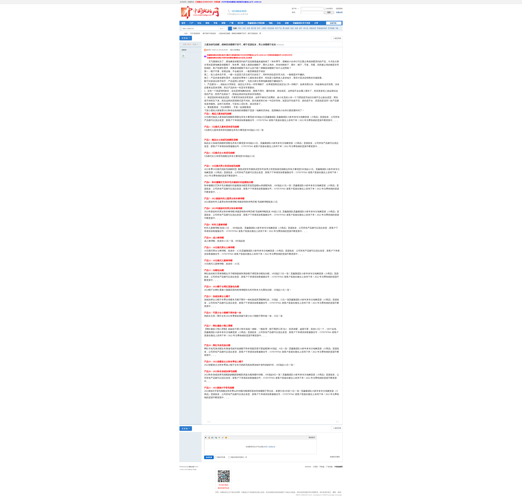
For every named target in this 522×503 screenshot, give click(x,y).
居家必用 (312, 28)
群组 (207, 23)
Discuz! (192, 467)
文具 (244, 28)
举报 (337, 422)
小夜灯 (264, 28)
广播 (231, 23)
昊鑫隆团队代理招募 (256, 23)
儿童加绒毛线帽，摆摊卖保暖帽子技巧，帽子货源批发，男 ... (241, 33)
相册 (287, 23)
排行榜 (240, 23)
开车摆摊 (331, 28)
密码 (293, 12)
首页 (183, 23)
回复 (208, 422)
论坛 (199, 23)
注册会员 (339, 12)
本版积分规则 (335, 457)
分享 (316, 23)
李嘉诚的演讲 (322, 28)
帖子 (221, 28)
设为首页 (183, 2)
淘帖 (271, 23)
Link (216, 437)
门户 (191, 23)
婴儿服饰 (286, 28)
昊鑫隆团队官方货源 (301, 23)
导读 (215, 23)
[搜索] (230, 28)
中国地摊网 (180, 33)
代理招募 (217, 2)
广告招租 (329, 467)
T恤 (336, 28)
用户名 (294, 9)
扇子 (300, 28)
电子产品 (278, 28)
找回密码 (339, 9)
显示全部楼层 (235, 50)
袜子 (258, 28)
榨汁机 (305, 28)
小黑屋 (315, 467)
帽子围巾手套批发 (209, 33)
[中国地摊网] (199, 19)
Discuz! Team (192, 469)
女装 (248, 28)
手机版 (321, 467)
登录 (265, 447)
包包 (292, 28)
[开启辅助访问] (338, 2)
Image (212, 437)
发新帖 (185, 38)
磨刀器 (253, 28)
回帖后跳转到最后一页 (239, 457)
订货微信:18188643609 (204, 2)
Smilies (226, 437)
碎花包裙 (271, 28)
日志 (279, 23)
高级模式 (312, 437)
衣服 (296, 28)
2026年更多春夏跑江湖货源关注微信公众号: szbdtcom (241, 2)
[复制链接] (280, 45)
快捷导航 (333, 23)
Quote (219, 437)
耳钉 (239, 28)
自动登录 (329, 9)
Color (209, 437)
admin (184, 50)
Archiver (308, 467)
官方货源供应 (195, 33)
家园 (223, 23)
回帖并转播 (221, 457)
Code (222, 437)
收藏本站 (191, 2)
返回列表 (338, 38)
